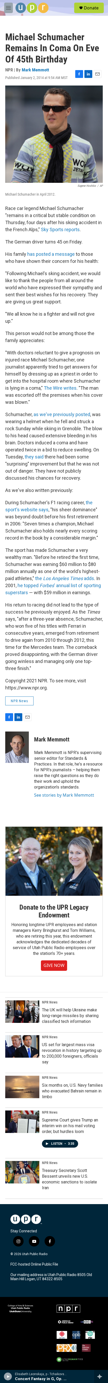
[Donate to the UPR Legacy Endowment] (54, 861)
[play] (8, 1376)
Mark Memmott (35, 69)
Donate (91, 7)
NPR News (19, 701)
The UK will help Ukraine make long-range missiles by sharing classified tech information (70, 1015)
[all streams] (101, 1376)
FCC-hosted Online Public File (34, 1264)
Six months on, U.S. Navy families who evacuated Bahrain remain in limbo (72, 1091)
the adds (64, 578)
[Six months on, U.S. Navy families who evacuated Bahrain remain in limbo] (22, 1087)
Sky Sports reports (60, 229)
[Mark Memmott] (17, 747)
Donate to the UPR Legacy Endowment (53, 911)
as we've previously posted (62, 414)
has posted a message (51, 254)
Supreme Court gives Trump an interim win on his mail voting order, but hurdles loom (70, 1126)
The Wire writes (60, 388)
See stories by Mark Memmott (64, 795)
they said (34, 457)
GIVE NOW (54, 965)
